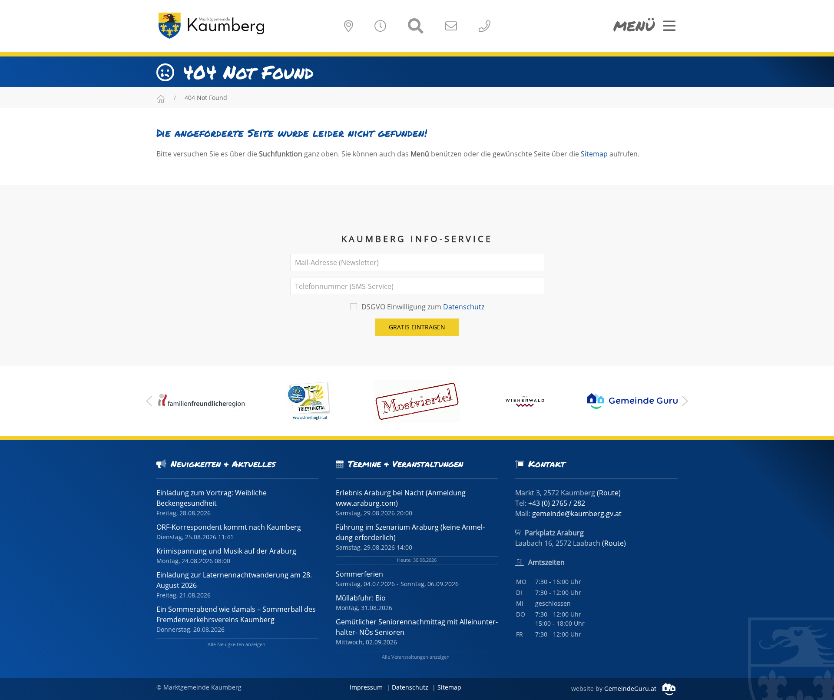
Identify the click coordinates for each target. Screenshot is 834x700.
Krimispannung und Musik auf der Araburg (226, 551)
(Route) (609, 493)
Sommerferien (359, 574)
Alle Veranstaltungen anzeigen (416, 657)
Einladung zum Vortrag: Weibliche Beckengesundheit (211, 498)
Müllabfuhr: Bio (361, 598)
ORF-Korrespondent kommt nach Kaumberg (228, 527)
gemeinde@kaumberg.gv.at (577, 513)
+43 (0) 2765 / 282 (556, 503)
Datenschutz (463, 307)
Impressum (366, 687)
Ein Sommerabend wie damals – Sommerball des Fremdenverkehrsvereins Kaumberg (236, 614)
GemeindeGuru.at (631, 688)
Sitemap (594, 154)
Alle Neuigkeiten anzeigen (236, 644)
